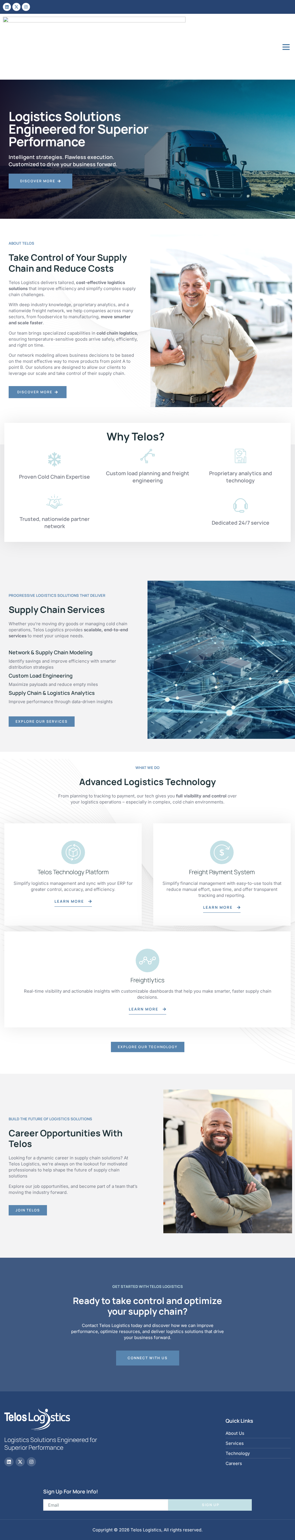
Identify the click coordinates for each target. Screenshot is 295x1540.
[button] (286, 47)
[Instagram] (26, 7)
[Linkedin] (7, 7)
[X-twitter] (16, 7)
